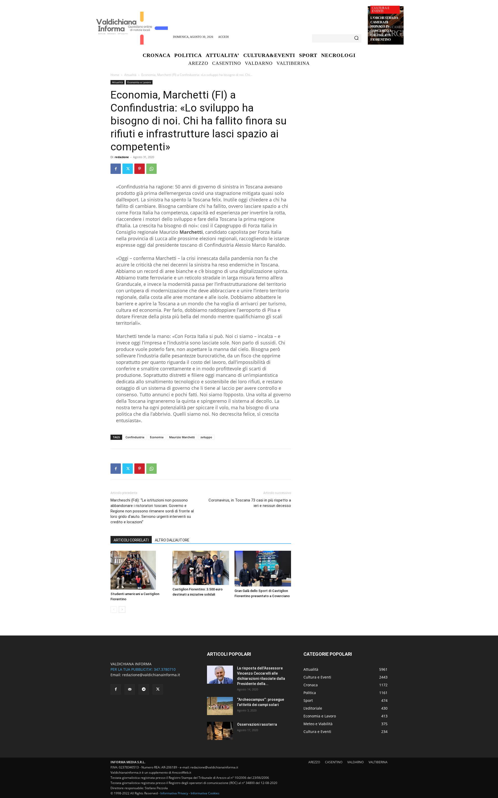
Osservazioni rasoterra (257, 724)
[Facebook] (115, 169)
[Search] (356, 38)
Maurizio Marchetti (182, 437)
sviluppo (206, 437)
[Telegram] (144, 689)
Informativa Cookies (205, 793)
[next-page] (122, 609)
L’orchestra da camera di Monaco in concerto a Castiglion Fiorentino (384, 28)
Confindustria (135, 437)
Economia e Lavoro (139, 82)
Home (114, 75)
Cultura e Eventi (380, 9)
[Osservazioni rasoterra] (220, 731)
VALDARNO (355, 762)
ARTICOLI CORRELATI (131, 540)
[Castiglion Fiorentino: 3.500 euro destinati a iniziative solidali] (200, 568)
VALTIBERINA (378, 762)
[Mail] (130, 689)
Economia (156, 437)
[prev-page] (113, 609)
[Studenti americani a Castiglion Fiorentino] (138, 570)
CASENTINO (333, 762)
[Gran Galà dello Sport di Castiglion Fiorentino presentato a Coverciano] (262, 569)
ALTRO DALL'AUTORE (172, 540)
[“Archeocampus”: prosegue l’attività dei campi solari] (220, 706)
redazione (122, 157)
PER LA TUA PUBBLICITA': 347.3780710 (143, 669)
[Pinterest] (139, 169)
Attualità (130, 75)
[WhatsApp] (151, 169)
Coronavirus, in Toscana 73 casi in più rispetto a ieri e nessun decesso (250, 503)
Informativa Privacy (174, 793)
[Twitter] (127, 169)
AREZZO (314, 762)
